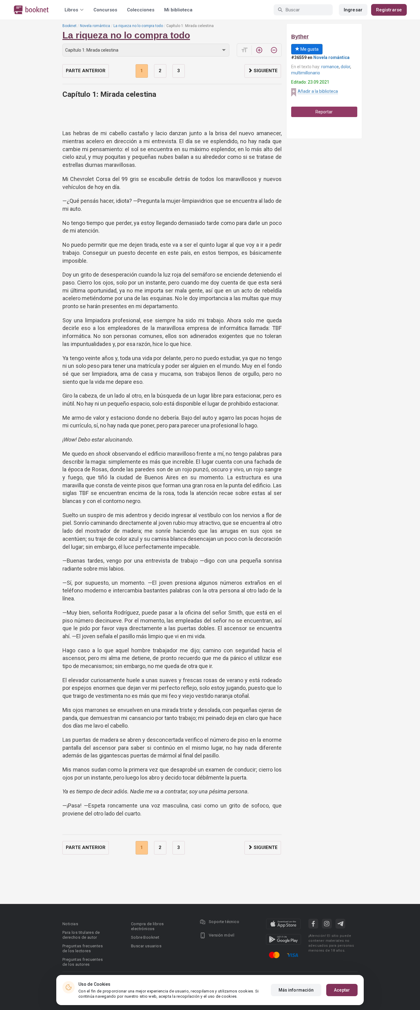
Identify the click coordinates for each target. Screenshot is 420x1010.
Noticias (70, 924)
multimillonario (305, 72)
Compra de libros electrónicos (147, 926)
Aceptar (342, 990)
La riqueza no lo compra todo (138, 26)
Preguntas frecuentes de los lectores (82, 948)
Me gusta (309, 49)
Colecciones (140, 10)
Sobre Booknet (145, 937)
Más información (296, 990)
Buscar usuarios (146, 946)
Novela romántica (95, 26)
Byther (300, 36)
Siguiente (265, 70)
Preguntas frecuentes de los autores (82, 962)
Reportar (324, 111)
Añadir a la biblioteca (318, 91)
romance (330, 66)
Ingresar (353, 10)
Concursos (105, 10)
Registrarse (389, 10)
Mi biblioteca (178, 10)
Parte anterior (85, 70)
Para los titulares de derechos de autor (81, 935)
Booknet (69, 26)
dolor (345, 66)
